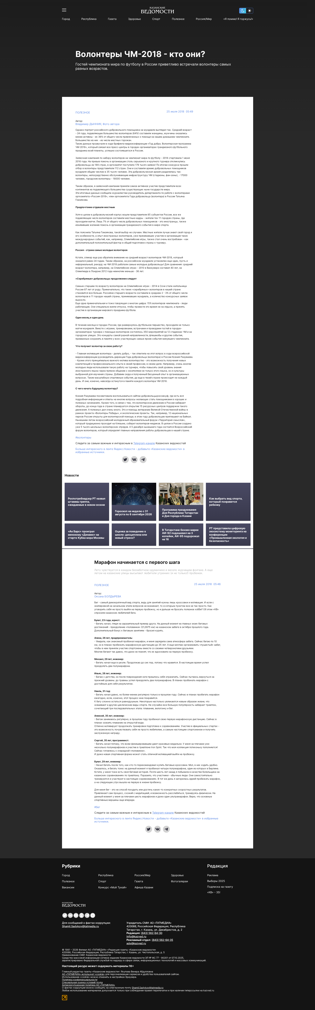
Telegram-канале (144, 443)
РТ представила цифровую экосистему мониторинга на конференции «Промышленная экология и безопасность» (228, 535)
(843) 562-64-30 (151, 933)
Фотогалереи (179, 881)
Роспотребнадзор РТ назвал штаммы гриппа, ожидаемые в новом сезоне (86, 501)
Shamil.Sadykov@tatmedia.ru (80, 926)
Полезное (178, 19)
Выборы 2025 (216, 881)
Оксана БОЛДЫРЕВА (107, 596)
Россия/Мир (204, 19)
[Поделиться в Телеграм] (143, 459)
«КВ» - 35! (213, 892)
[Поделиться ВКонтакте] (134, 459)
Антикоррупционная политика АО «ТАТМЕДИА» (88, 985)
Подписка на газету (220, 886)
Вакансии (68, 887)
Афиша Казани (144, 887)
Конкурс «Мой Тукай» (112, 887)
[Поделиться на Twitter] (125, 459)
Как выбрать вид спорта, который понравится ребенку (225, 501)
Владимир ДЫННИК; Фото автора (97, 124)
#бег (97, 807)
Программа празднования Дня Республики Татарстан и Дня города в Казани (180, 513)
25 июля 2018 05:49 (180, 111)
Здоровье (134, 19)
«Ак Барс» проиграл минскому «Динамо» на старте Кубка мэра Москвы (86, 534)
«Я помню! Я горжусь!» (238, 19)
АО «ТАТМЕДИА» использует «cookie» (83, 974)
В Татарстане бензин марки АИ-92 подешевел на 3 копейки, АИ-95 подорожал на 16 (180, 534)
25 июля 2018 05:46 (207, 584)
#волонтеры (83, 437)
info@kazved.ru (136, 936)
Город (66, 19)
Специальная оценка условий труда (82, 982)
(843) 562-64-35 (162, 940)
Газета (112, 19)
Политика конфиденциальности (79, 979)
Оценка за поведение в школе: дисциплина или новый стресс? (131, 534)
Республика (88, 19)
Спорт (156, 19)
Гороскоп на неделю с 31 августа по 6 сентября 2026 (133, 513)
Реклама (212, 875)
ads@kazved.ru (136, 943)
